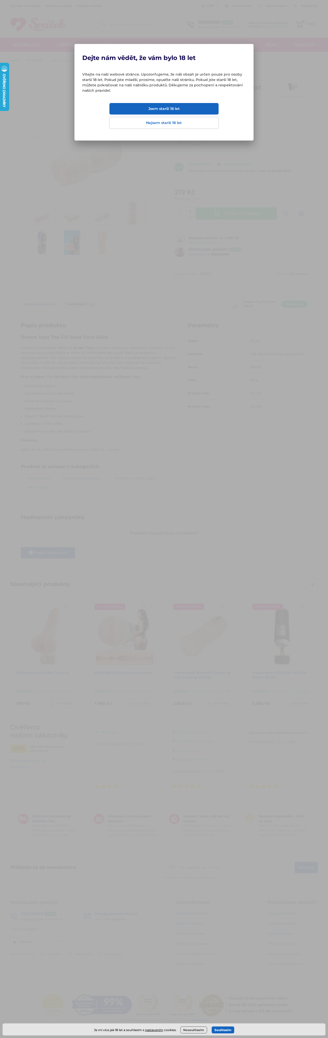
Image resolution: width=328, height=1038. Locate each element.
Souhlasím (222, 1030)
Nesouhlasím (193, 1030)
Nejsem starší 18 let (164, 122)
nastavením (154, 1030)
